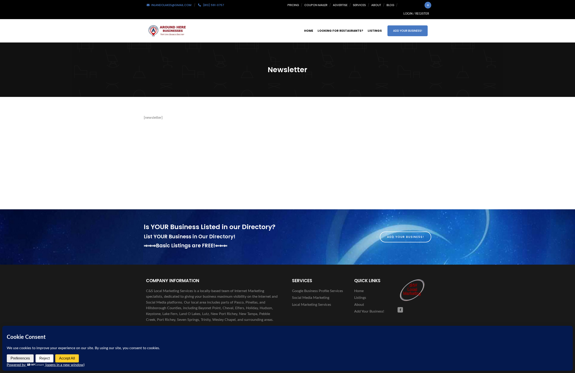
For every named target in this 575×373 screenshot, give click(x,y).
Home (308, 31)
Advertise (340, 5)
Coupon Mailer (315, 5)
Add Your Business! (407, 31)
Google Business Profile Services (317, 291)
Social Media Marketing (310, 297)
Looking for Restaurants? (340, 31)
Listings (375, 31)
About (376, 5)
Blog (390, 5)
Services (359, 5)
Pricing (293, 5)
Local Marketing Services (311, 304)
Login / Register (416, 13)
